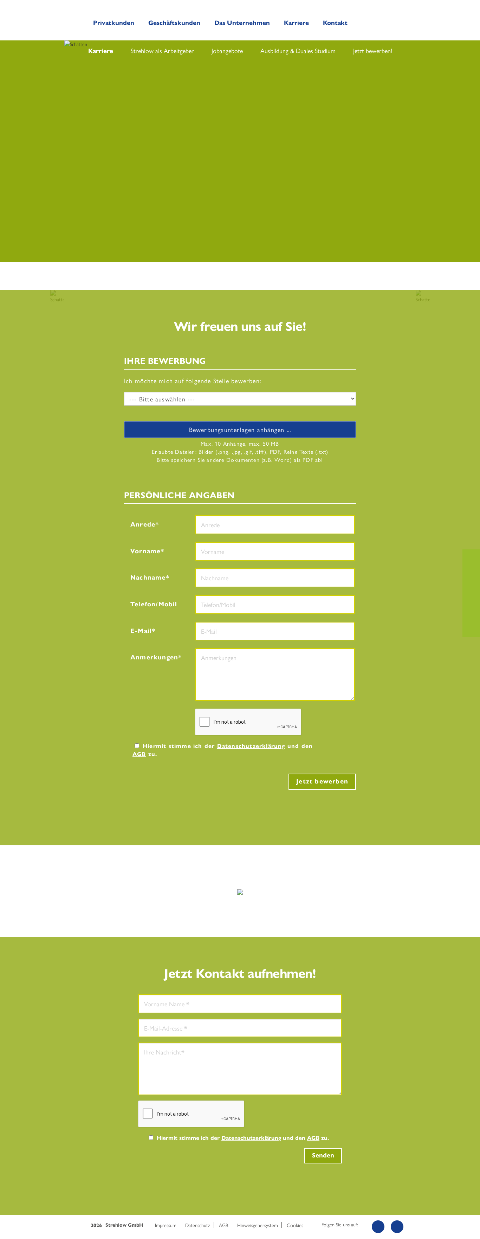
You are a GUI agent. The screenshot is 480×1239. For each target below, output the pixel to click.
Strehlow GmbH (124, 1225)
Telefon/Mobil (153, 603)
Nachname (148, 577)
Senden (323, 1154)
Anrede (142, 524)
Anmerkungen (154, 656)
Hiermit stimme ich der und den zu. (222, 750)
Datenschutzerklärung (251, 746)
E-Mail (141, 630)
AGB (139, 754)
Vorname (145, 550)
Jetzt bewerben (322, 780)
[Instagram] (397, 1226)
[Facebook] (378, 1226)
